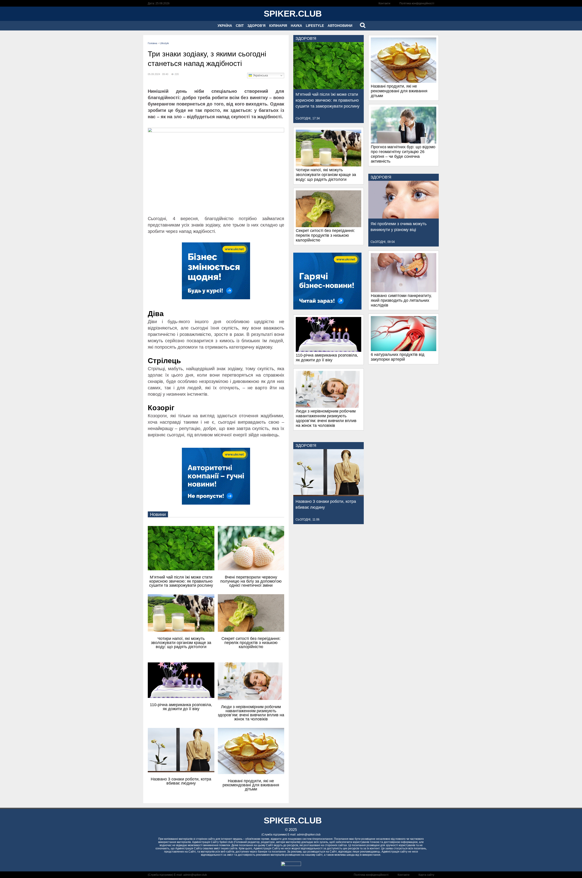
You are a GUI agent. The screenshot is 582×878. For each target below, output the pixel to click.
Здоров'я (256, 26)
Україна (225, 26)
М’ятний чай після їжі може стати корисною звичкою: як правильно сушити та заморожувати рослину (327, 100)
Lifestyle (315, 26)
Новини (158, 514)
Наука (296, 26)
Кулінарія (278, 26)
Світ (240, 26)
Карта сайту (426, 874)
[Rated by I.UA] (291, 865)
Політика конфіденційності (416, 3)
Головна (152, 43)
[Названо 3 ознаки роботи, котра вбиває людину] (328, 495)
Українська (260, 75)
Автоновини (340, 26)
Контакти (384, 3)
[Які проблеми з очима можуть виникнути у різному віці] (403, 217)
